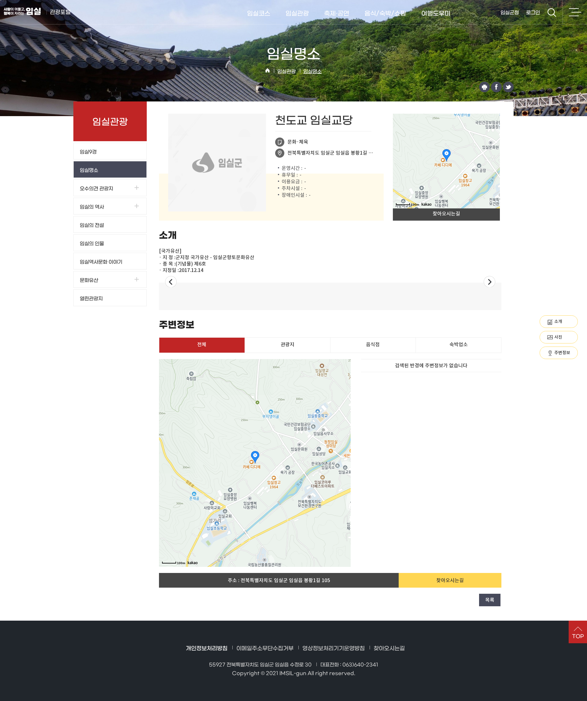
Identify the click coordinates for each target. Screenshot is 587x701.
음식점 (373, 344)
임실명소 (312, 72)
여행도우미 (435, 13)
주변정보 (562, 352)
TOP (578, 636)
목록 (489, 600)
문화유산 (89, 280)
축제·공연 (336, 13)
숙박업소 (458, 344)
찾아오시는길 (446, 214)
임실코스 (258, 13)
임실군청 (509, 13)
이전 (171, 281)
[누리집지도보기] (575, 12)
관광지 (287, 344)
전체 (201, 344)
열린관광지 (91, 299)
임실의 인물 (92, 244)
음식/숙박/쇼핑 (385, 13)
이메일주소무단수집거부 (265, 648)
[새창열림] (484, 87)
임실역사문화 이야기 (101, 262)
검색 (551, 12)
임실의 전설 (92, 225)
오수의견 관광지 (96, 189)
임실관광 (297, 13)
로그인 (533, 13)
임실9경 (88, 152)
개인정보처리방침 (206, 648)
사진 (558, 337)
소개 (558, 321)
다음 (489, 281)
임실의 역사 (92, 207)
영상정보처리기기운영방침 (333, 648)
